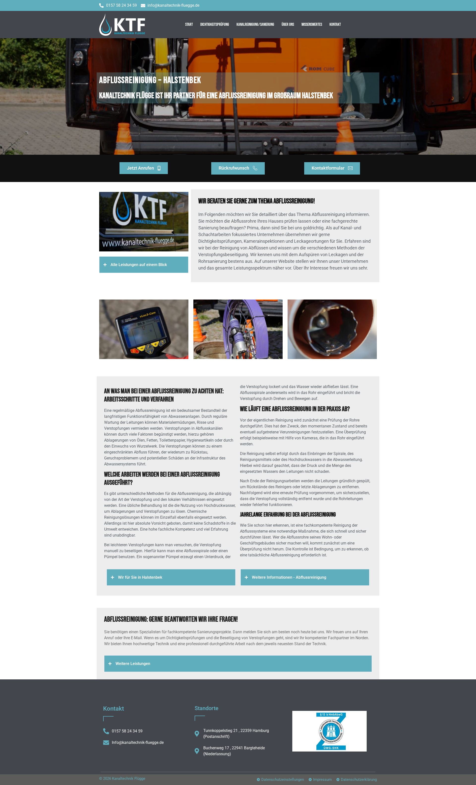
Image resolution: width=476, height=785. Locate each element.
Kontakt (335, 24)
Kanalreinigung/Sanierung (255, 24)
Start (189, 24)
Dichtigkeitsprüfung (214, 24)
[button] (143, 265)
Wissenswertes (311, 24)
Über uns (288, 24)
